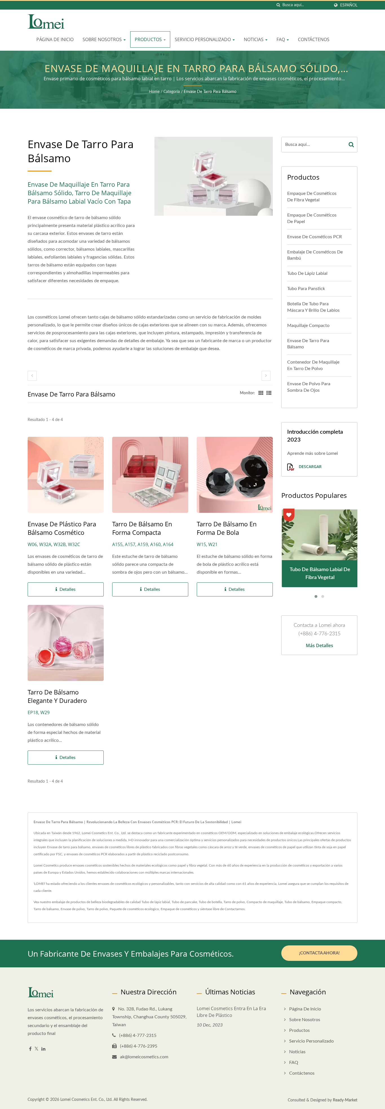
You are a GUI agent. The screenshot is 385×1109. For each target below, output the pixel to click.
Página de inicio (55, 39)
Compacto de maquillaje (265, 902)
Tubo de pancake (184, 902)
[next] (266, 376)
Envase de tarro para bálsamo (210, 92)
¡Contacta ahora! (319, 953)
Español (348, 5)
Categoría (171, 92)
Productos (149, 39)
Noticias (254, 39)
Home (154, 92)
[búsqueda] (278, 5)
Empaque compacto (326, 902)
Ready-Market (345, 1100)
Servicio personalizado (203, 39)
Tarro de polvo (234, 902)
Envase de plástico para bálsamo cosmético (62, 528)
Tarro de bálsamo (46, 909)
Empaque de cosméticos (179, 909)
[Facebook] (30, 1049)
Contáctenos (313, 39)
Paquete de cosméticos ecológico (134, 909)
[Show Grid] (261, 393)
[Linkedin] (43, 1049)
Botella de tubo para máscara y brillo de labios (313, 307)
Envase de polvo (73, 909)
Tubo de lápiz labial (307, 273)
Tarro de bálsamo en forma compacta (142, 528)
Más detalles (319, 645)
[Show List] (268, 393)
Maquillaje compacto (308, 325)
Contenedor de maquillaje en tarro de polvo (313, 365)
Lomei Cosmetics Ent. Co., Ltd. (86, 1100)
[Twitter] (36, 1049)
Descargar (310, 466)
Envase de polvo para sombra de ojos (308, 387)
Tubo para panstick (306, 288)
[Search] (351, 144)
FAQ (281, 39)
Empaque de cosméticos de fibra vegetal (312, 196)
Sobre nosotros (103, 39)
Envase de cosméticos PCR (314, 237)
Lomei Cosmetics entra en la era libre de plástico (231, 1011)
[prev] (32, 376)
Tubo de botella (210, 902)
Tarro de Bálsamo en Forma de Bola (227, 528)
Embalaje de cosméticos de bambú (315, 255)
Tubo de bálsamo (297, 902)
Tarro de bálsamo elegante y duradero (57, 696)
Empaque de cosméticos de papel (312, 218)
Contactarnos (235, 909)
